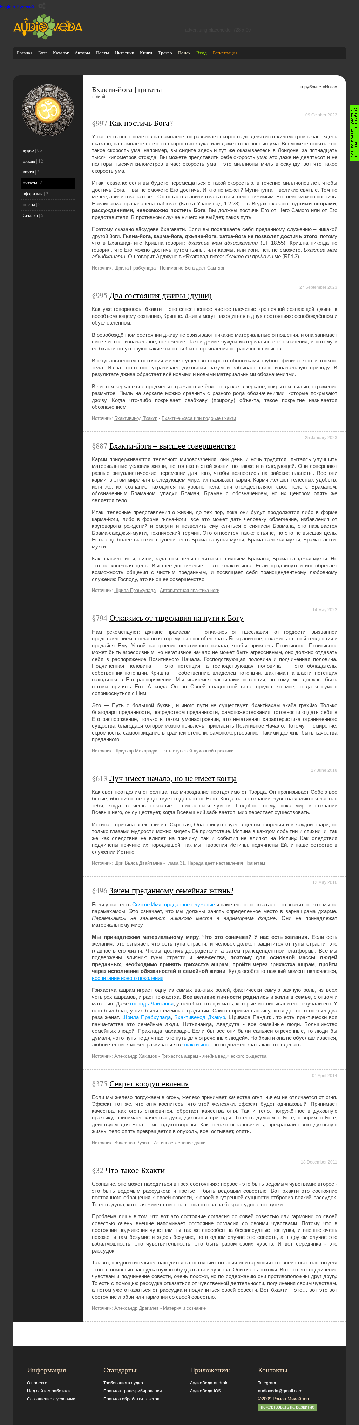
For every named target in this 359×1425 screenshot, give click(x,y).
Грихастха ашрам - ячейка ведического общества (213, 1056)
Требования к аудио (123, 1382)
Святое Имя (146, 904)
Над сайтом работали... (50, 1391)
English (7, 6)
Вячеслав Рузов (131, 1142)
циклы (29, 161)
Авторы (82, 52)
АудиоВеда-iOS (205, 1391)
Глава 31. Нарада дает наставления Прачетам (215, 863)
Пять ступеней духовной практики (197, 751)
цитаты (30, 182)
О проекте (37, 1382)
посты (29, 204)
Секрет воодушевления (149, 1083)
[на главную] (48, 38)
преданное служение (189, 904)
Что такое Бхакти (135, 1170)
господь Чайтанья (152, 1004)
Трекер (165, 52)
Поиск (184, 52)
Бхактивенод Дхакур (199, 1017)
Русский (25, 6)
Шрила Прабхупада (135, 268)
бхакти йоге (196, 1045)
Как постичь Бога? (141, 122)
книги (28, 172)
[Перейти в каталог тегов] (48, 135)
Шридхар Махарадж (135, 751)
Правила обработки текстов (131, 1399)
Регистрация (225, 52)
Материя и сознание (184, 1308)
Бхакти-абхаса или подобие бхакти (199, 418)
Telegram (267, 1382)
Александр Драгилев (136, 1308)
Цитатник (124, 52)
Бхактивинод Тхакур (135, 418)
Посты (102, 52)
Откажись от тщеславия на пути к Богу (176, 617)
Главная (24, 52)
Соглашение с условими (51, 1399)
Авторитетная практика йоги (189, 590)
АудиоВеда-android (209, 1382)
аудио (28, 150)
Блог (42, 52)
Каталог (61, 52)
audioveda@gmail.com (280, 1391)
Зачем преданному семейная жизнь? (171, 890)
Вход (201, 52)
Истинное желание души (179, 1142)
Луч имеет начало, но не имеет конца (173, 778)
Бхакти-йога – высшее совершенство (172, 445)
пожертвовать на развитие (287, 1407)
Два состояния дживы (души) (160, 295)
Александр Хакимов (135, 1056)
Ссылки (30, 215)
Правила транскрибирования (132, 1391)
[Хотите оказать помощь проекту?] (354, 133)
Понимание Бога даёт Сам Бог (192, 268)
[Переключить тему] (41, 6)
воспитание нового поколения (127, 978)
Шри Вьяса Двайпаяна (138, 863)
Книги (146, 52)
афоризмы (33, 193)
